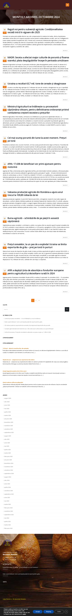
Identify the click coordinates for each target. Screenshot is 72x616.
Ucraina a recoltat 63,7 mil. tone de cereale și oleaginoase (37, 83)
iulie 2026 (6, 402)
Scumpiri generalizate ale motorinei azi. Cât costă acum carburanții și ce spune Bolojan (29, 329)
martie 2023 (7, 504)
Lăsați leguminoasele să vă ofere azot (15, 371)
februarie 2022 (8, 528)
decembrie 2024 (8, 463)
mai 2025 (6, 446)
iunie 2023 (7, 497)
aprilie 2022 (7, 521)
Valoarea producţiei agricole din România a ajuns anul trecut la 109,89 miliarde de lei (35, 193)
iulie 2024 (6, 480)
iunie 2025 (7, 443)
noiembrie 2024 (8, 466)
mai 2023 (6, 501)
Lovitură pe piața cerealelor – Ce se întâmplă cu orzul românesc (22, 318)
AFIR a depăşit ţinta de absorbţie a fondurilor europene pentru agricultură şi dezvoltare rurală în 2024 (36, 272)
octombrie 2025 (8, 429)
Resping (48, 612)
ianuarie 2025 (8, 460)
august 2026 (7, 398)
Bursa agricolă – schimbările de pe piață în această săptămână (33, 219)
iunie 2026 (7, 405)
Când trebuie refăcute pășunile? (13, 382)
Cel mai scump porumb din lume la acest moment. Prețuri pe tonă (37, 139)
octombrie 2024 (8, 470)
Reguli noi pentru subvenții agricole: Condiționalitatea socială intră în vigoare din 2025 (35, 31)
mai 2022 (6, 518)
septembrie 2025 (9, 432)
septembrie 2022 (9, 514)
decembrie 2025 (8, 422)
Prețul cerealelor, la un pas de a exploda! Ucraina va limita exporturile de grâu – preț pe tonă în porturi (37, 246)
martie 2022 (7, 525)
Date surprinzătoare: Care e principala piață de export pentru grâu (23, 322)
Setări (59, 612)
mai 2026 (6, 408)
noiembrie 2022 (8, 511)
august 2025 (7, 436)
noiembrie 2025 (8, 425)
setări (24, 614)
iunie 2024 (7, 484)
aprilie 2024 (7, 487)
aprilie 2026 (7, 412)
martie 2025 (7, 453)
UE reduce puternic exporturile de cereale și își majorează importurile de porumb (27, 325)
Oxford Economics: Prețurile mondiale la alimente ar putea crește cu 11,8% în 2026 (27, 332)
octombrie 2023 (8, 490)
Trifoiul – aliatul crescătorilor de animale (16, 348)
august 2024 (7, 477)
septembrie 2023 (9, 494)
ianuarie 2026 (8, 419)
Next (39, 300)
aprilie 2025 (7, 449)
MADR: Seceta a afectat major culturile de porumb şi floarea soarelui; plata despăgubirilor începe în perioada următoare (38, 59)
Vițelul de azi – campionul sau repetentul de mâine (18, 360)
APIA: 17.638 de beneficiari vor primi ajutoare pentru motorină (34, 165)
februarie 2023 (8, 508)
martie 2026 (7, 415)
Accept (38, 612)
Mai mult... (65, 50)
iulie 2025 (6, 439)
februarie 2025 (8, 456)
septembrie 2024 (9, 473)
